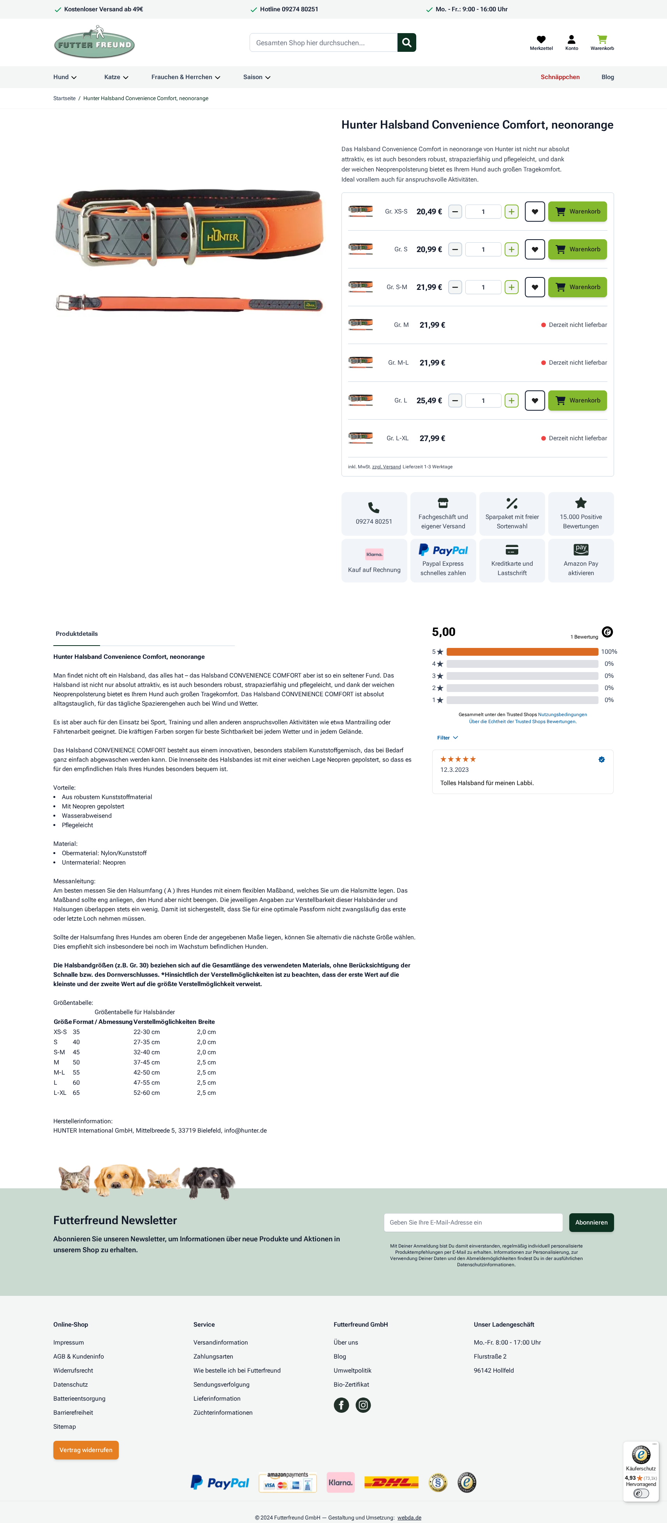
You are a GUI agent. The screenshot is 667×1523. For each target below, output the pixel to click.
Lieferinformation (217, 1398)
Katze (112, 77)
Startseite (64, 98)
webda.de (409, 1517)
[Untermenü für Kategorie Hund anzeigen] (74, 77)
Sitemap (64, 1426)
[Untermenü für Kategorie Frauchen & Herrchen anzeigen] (218, 77)
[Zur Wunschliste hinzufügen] (535, 211)
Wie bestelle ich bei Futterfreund (237, 1370)
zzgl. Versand (386, 466)
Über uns (346, 1342)
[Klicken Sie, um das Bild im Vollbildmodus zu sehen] (189, 254)
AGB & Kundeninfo (78, 1356)
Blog (608, 77)
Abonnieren (591, 1222)
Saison (252, 77)
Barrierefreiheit (73, 1412)
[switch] (641, 1493)
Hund (61, 77)
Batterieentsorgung (79, 1398)
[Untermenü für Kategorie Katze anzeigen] (126, 77)
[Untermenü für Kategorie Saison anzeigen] (268, 77)
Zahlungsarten (213, 1356)
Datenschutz (70, 1384)
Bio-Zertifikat (351, 1384)
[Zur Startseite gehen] (94, 42)
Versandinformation (221, 1342)
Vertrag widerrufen (86, 1450)
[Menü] (654, 1446)
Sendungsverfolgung (222, 1384)
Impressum (68, 1342)
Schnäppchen (560, 77)
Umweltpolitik (352, 1370)
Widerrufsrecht (73, 1370)
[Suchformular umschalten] (407, 42)
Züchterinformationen (223, 1412)
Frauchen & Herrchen (181, 77)
